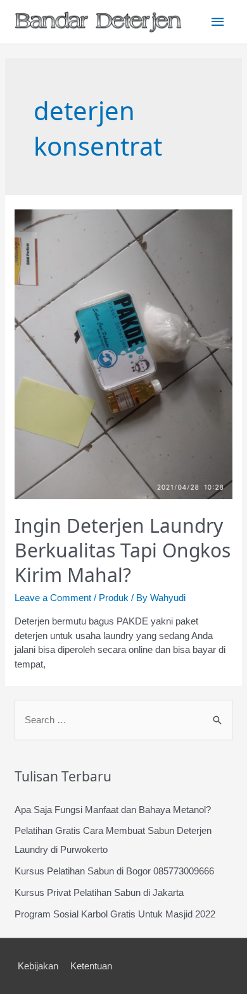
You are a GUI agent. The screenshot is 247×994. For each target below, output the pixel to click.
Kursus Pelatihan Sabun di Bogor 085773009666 (114, 871)
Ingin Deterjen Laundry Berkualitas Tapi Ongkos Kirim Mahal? (123, 550)
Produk (114, 597)
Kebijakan (38, 965)
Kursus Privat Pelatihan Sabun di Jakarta (99, 892)
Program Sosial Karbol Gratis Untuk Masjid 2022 (115, 914)
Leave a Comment (53, 597)
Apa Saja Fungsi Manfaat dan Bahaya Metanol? (113, 809)
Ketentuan (91, 965)
